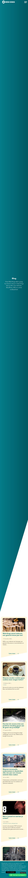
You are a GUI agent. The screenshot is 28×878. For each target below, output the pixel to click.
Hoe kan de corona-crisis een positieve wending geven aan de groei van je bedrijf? (13, 725)
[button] (18, 875)
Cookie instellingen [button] (11, 872)
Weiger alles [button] (23, 872)
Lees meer (12, 653)
